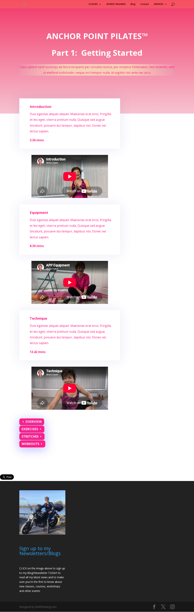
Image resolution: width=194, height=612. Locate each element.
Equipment (39, 212)
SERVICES (158, 4)
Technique (38, 318)
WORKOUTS (30, 444)
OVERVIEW (33, 422)
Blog (133, 4)
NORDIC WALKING (116, 4)
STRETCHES (30, 436)
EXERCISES (30, 429)
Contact (144, 4)
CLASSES (93, 4)
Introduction (40, 106)
